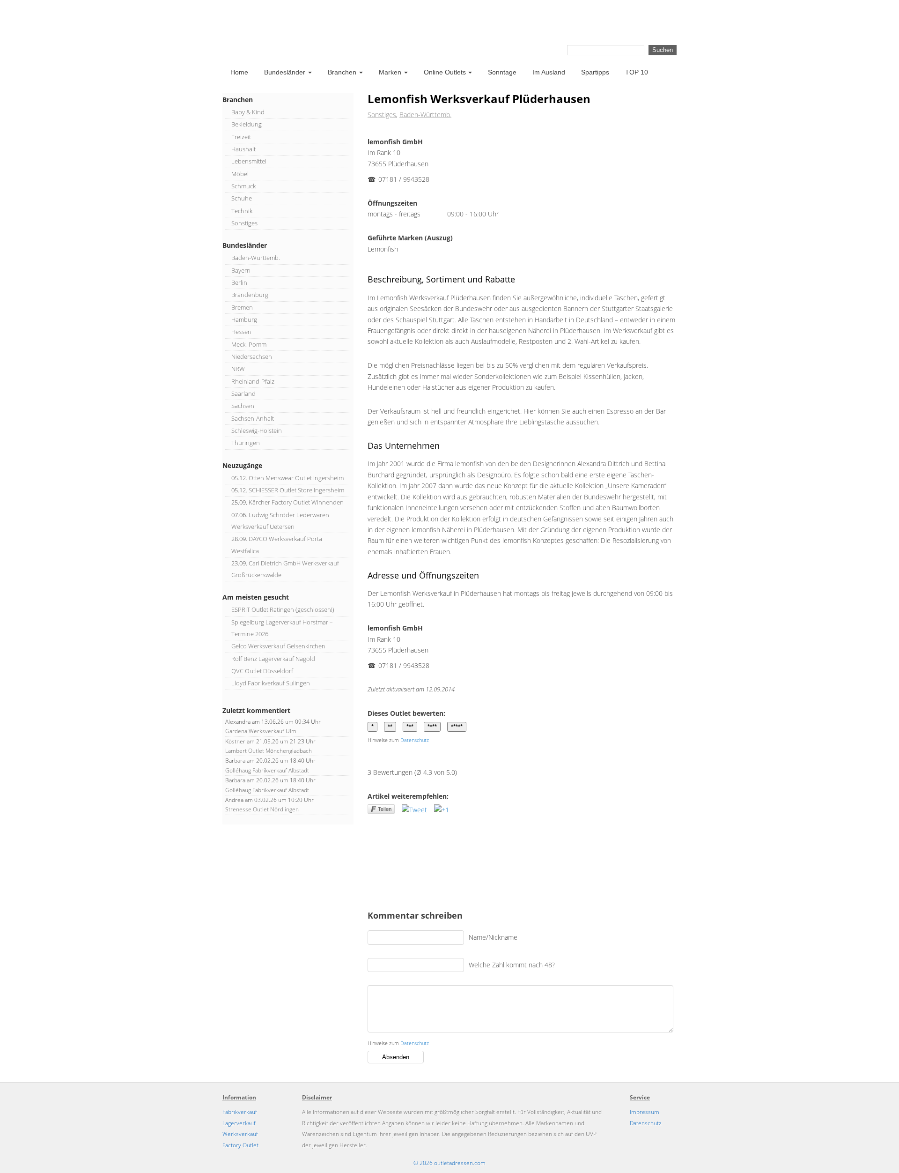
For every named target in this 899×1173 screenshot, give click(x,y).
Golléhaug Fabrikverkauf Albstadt (267, 770)
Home (239, 72)
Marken (390, 72)
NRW (238, 368)
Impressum (644, 1112)
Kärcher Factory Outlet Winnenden (296, 502)
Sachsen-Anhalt (252, 418)
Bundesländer (284, 72)
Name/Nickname (493, 937)
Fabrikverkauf (239, 1112)
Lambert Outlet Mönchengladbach (268, 751)
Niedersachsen (251, 356)
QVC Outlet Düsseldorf (262, 671)
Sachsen (242, 405)
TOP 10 (636, 72)
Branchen (342, 72)
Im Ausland (548, 72)
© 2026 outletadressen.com (449, 1163)
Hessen (241, 331)
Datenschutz (414, 739)
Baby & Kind (248, 112)
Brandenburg (249, 294)
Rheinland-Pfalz (252, 381)
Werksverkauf (240, 1134)
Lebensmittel (248, 161)
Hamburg (244, 319)
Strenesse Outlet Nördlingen (262, 809)
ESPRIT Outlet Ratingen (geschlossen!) (282, 609)
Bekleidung (246, 124)
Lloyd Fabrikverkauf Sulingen (270, 683)
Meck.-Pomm (248, 344)
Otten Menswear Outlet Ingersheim (296, 478)
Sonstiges (382, 114)
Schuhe (241, 198)
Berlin (239, 282)
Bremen (242, 307)
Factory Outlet (240, 1145)
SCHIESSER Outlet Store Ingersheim (296, 490)
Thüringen (245, 442)
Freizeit (241, 137)
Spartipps (595, 72)
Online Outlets (445, 72)
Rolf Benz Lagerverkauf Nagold (273, 658)
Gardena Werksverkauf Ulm (260, 731)
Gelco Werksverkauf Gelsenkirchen (278, 646)
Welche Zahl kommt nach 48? (512, 964)
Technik (241, 211)
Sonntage (502, 72)
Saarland (243, 393)
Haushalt (243, 149)
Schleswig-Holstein (256, 430)
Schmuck (243, 186)
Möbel (240, 174)
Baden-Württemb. (425, 114)
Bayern (241, 270)
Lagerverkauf (239, 1123)
